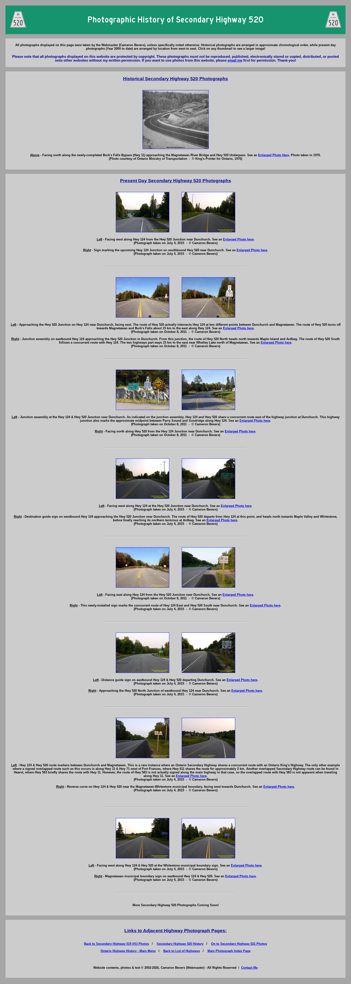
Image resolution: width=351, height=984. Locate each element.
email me (235, 60)
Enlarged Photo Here (273, 155)
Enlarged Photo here (238, 239)
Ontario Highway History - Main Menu (128, 951)
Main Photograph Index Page (228, 951)
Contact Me (249, 967)
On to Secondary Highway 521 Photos (239, 944)
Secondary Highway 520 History (180, 944)
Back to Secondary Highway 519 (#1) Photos (116, 944)
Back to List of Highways (181, 951)
